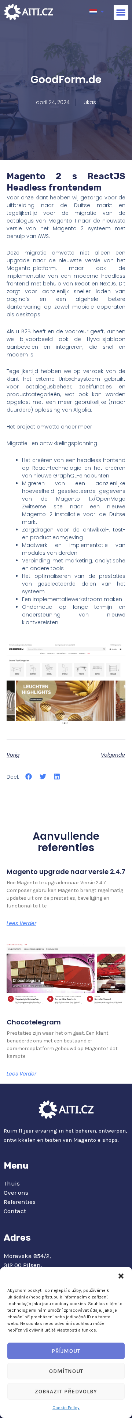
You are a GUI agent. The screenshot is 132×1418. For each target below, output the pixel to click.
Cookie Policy (66, 1407)
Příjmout (66, 1351)
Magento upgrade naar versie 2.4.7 (66, 871)
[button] (121, 1276)
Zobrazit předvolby (66, 1391)
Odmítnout (66, 1371)
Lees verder (21, 923)
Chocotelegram (34, 1022)
